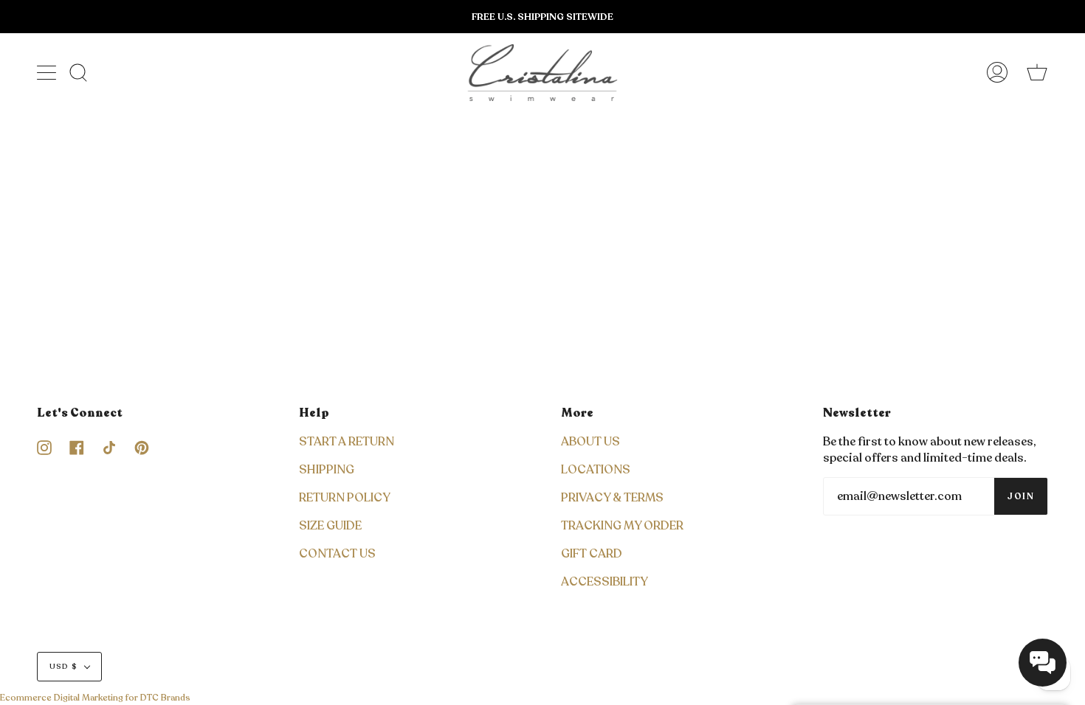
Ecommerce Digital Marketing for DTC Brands (95, 698)
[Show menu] (48, 72)
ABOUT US (590, 442)
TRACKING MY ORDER (622, 526)
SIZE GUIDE (330, 526)
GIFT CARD (591, 554)
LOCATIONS (595, 470)
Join (1021, 496)
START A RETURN (346, 442)
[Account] (997, 72)
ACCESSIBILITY (604, 582)
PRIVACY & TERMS (612, 498)
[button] (1043, 663)
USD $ (63, 666)
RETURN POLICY (344, 498)
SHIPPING (326, 470)
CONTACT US (337, 554)
